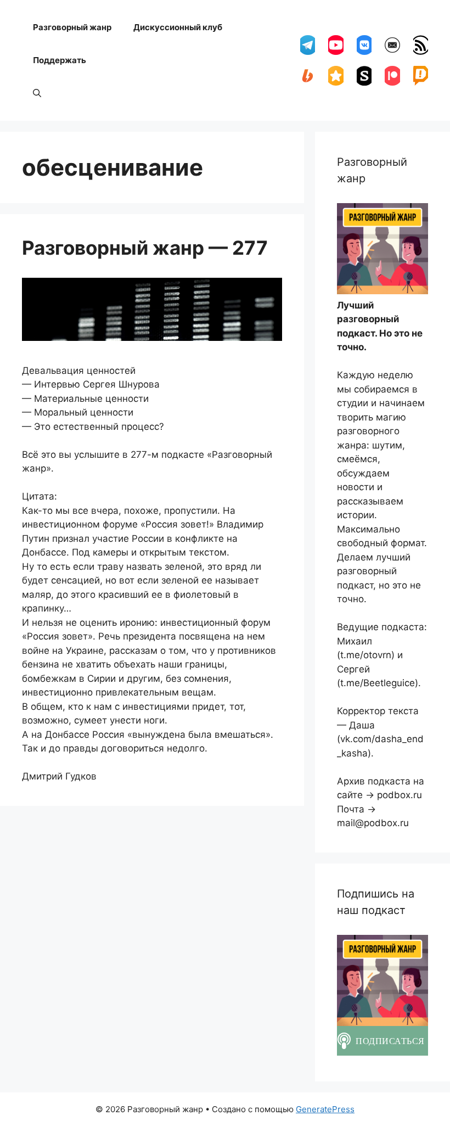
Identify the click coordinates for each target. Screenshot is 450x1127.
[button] (37, 93)
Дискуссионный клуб (177, 27)
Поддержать (59, 60)
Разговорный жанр (72, 27)
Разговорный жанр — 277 (145, 247)
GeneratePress (325, 1109)
